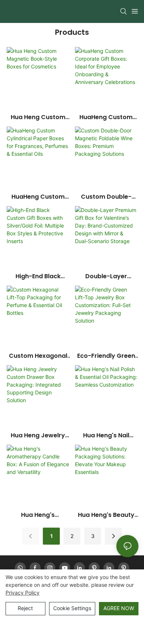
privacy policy (23, 592)
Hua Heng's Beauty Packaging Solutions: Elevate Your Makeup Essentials (106, 515)
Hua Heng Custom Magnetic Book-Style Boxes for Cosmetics (38, 117)
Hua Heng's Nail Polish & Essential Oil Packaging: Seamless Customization (106, 435)
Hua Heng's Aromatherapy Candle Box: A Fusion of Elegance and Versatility (38, 515)
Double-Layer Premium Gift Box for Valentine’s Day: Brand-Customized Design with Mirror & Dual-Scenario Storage (106, 276)
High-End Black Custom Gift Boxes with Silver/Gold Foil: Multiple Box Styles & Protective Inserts (38, 276)
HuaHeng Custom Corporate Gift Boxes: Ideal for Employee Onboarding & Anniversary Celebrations (106, 117)
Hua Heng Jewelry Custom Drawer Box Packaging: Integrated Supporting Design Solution (37, 435)
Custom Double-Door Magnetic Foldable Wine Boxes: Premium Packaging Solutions (106, 197)
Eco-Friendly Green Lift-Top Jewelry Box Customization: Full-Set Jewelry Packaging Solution (106, 356)
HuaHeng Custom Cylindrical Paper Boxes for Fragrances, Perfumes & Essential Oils (38, 197)
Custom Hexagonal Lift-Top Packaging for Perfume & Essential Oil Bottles (37, 356)
